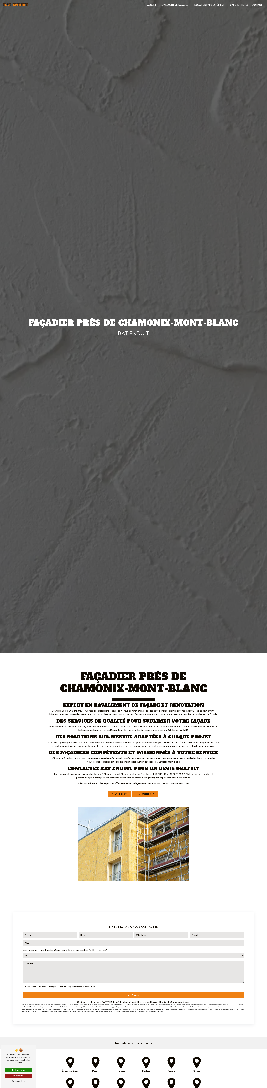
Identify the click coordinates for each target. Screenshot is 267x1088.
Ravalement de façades (174, 4)
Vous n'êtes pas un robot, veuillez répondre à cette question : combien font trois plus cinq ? (65, 950)
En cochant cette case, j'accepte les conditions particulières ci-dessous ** (60, 986)
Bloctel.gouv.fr (118, 1011)
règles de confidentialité (128, 1002)
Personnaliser (18, 1081)
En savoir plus (121, 793)
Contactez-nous (147, 793)
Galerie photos (239, 4)
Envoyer (136, 995)
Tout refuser (18, 1075)
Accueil (151, 4)
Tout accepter (18, 1070)
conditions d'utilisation (156, 1002)
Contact (257, 4)
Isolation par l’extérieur (209, 4)
